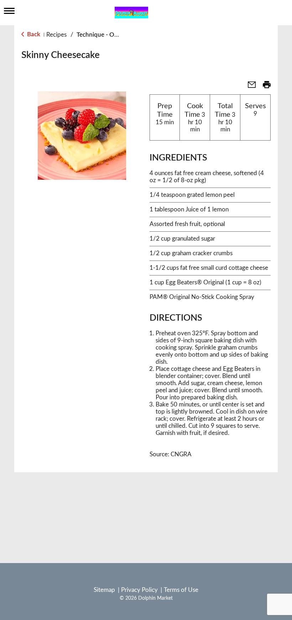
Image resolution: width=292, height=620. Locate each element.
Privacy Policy (139, 590)
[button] (249, 87)
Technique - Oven (100, 35)
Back (33, 34)
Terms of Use (181, 590)
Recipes (56, 35)
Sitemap (104, 590)
